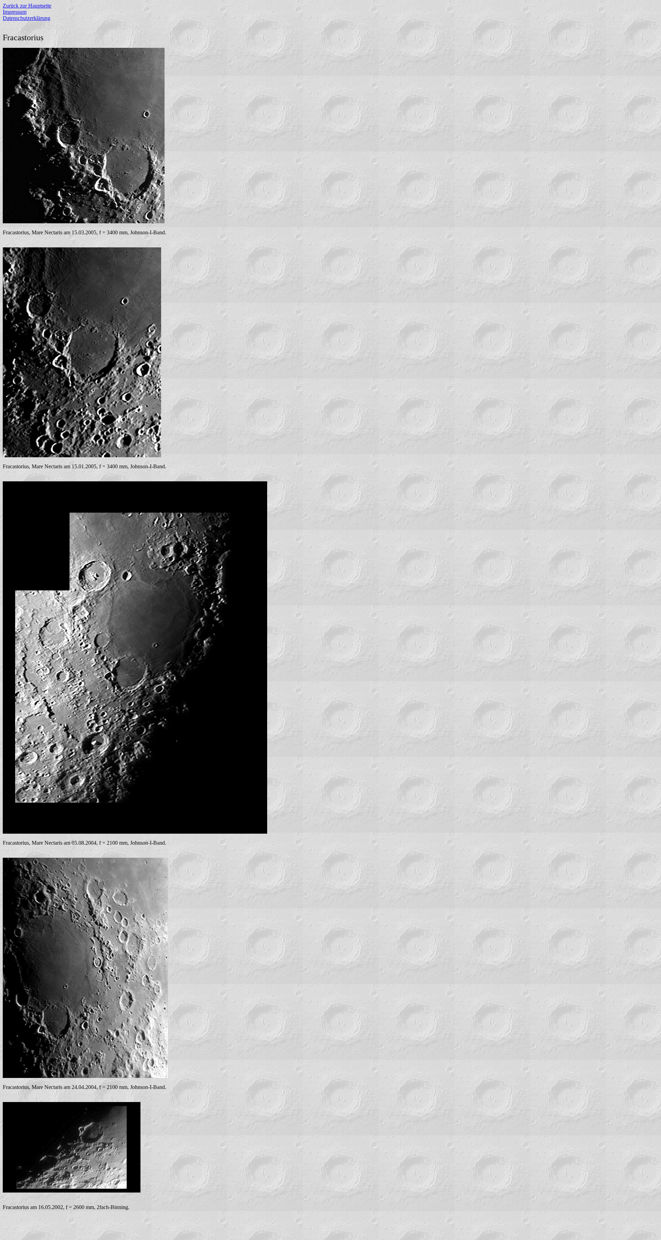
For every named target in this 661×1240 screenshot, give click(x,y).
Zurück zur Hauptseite (27, 6)
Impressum (15, 12)
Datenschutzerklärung (26, 18)
